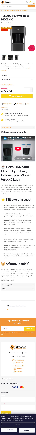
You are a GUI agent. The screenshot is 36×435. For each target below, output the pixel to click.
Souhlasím (27, 430)
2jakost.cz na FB (19, 366)
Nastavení (18, 424)
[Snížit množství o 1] (31, 91)
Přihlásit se (6, 413)
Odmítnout (9, 430)
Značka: (4, 107)
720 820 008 (19, 363)
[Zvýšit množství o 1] (31, 89)
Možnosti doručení (8, 85)
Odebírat (29, 328)
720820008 (19, 371)
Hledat (31, 6)
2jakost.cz (19, 368)
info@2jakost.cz (19, 360)
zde (22, 420)
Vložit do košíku (18, 96)
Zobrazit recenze (11, 310)
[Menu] (34, 2)
